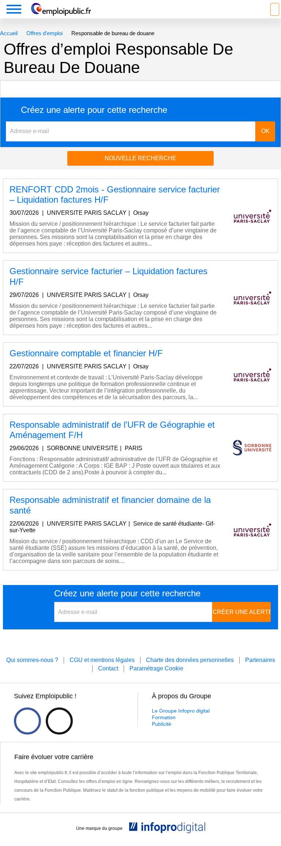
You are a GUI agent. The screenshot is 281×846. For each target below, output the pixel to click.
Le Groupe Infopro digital (181, 711)
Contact (108, 668)
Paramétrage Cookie (156, 668)
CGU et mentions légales (102, 660)
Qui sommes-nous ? (32, 660)
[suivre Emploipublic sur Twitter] (59, 721)
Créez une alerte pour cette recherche (94, 110)
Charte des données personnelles (190, 660)
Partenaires (260, 660)
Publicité (161, 724)
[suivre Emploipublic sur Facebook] (27, 721)
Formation (164, 717)
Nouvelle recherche (140, 158)
